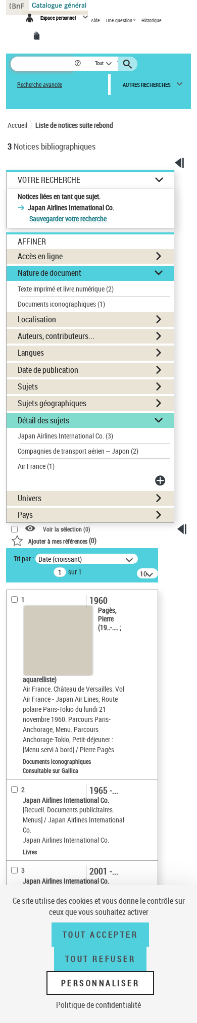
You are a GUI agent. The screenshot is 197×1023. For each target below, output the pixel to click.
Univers (29, 498)
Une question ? (121, 20)
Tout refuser (100, 958)
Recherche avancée (39, 84)
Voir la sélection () (66, 529)
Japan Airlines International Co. (65, 436)
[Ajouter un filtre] (161, 480)
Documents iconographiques (61, 304)
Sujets (28, 386)
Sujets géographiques (52, 403)
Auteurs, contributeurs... (56, 336)
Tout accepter (100, 934)
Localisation (37, 319)
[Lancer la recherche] (129, 64)
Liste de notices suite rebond (74, 125)
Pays (25, 514)
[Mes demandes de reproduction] (38, 36)
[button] (78, 64)
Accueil (17, 125)
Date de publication (48, 369)
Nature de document (49, 272)
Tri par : (24, 558)
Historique (151, 20)
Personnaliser (100, 983)
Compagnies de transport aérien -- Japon (78, 451)
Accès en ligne (40, 256)
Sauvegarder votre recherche (68, 218)
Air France (36, 466)
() (62, 540)
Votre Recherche (49, 180)
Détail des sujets (43, 420)
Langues (31, 352)
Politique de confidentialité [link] (98, 1004)
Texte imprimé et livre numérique (66, 289)
